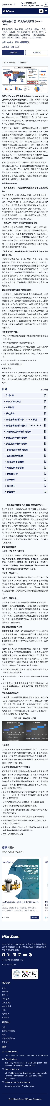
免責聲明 (5, 1013)
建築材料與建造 (8, 1038)
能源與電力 (25, 42)
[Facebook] (3, 955)
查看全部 (5, 1042)
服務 (4, 995)
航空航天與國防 (8, 1031)
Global (10, 42)
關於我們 (5, 991)
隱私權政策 (6, 1002)
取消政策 (5, 1017)
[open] (45, 11)
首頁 (3, 62)
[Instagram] (19, 955)
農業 (4, 1034)
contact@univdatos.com (33, 6)
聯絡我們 (5, 999)
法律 (4, 1010)
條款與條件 (6, 1006)
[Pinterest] (30, 955)
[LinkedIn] (14, 955)
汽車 (4, 1027)
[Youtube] (25, 955)
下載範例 (13, 52)
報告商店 (12, 62)
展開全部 (44, 389)
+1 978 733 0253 (30, 3)
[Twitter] (9, 955)
